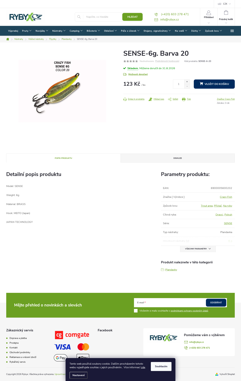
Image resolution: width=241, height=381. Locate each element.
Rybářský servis (18, 361)
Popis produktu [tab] (63, 158)
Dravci (219, 214)
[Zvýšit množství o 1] (187, 82)
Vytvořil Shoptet (227, 374)
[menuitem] (13, 31)
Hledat (132, 17)
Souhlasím (161, 366)
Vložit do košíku (217, 84)
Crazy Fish (226, 197)
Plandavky (171, 270)
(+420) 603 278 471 (199, 347)
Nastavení (78, 375)
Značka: (226, 99)
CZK (225, 3)
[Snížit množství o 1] (187, 86)
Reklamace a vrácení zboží (23, 357)
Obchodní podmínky (20, 352)
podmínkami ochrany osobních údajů (189, 310)
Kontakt (14, 347)
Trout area (207, 206)
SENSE (228, 223)
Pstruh (228, 214)
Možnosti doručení (138, 74)
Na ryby (227, 206)
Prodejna (14, 342)
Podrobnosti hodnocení (167, 61)
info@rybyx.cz (196, 342)
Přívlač (218, 206)
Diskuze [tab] (177, 158)
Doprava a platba (18, 338)
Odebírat (216, 302)
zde (143, 367)
